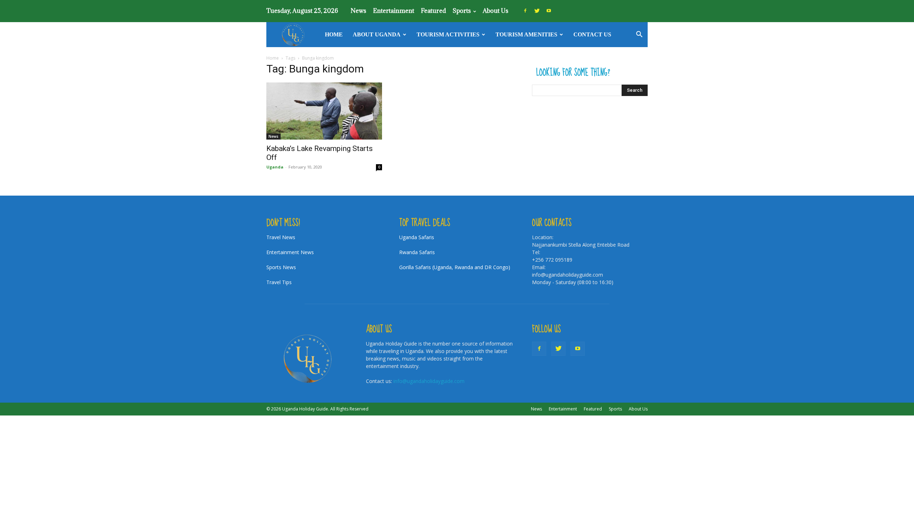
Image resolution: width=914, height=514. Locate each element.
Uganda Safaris (416, 237)
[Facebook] (525, 10)
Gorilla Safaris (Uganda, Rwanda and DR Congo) (454, 267)
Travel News (280, 237)
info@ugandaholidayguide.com (428, 381)
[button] (639, 35)
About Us (495, 11)
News (358, 11)
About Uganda (377, 34)
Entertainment (393, 11)
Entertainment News (290, 252)
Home (334, 34)
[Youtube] (548, 10)
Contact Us (592, 34)
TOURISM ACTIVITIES (448, 34)
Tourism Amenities (526, 34)
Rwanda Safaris (417, 252)
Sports (462, 11)
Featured (433, 11)
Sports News (281, 267)
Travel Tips (279, 282)
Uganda (274, 167)
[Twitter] (537, 10)
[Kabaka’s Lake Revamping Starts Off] (324, 111)
